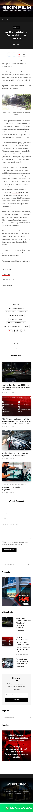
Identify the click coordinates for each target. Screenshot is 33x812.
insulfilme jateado (16, 315)
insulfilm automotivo (16, 308)
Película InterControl (16, 323)
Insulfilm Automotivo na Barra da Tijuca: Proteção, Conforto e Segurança (14, 487)
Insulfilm (16, 27)
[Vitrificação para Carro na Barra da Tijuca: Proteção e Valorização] (16, 440)
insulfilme (22, 312)
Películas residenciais (12, 326)
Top (17, 799)
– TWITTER (6, 274)
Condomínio (25, 72)
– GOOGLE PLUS (8, 280)
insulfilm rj (10, 312)
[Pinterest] (19, 54)
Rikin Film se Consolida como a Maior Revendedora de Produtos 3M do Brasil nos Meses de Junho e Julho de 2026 (16, 421)
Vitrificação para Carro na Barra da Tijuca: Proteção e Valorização (22, 662)
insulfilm (14, 143)
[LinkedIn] (21, 330)
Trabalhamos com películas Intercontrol (16, 212)
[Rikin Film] (16, 8)
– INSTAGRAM (7, 285)
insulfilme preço (16, 319)
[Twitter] (14, 54)
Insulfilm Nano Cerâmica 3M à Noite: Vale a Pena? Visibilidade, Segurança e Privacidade (16, 387)
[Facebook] (9, 54)
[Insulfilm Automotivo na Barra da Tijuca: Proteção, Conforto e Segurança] (16, 471)
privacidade (16, 192)
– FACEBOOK (6, 269)
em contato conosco (13, 250)
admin (8, 43)
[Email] (24, 54)
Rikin (26, 326)
